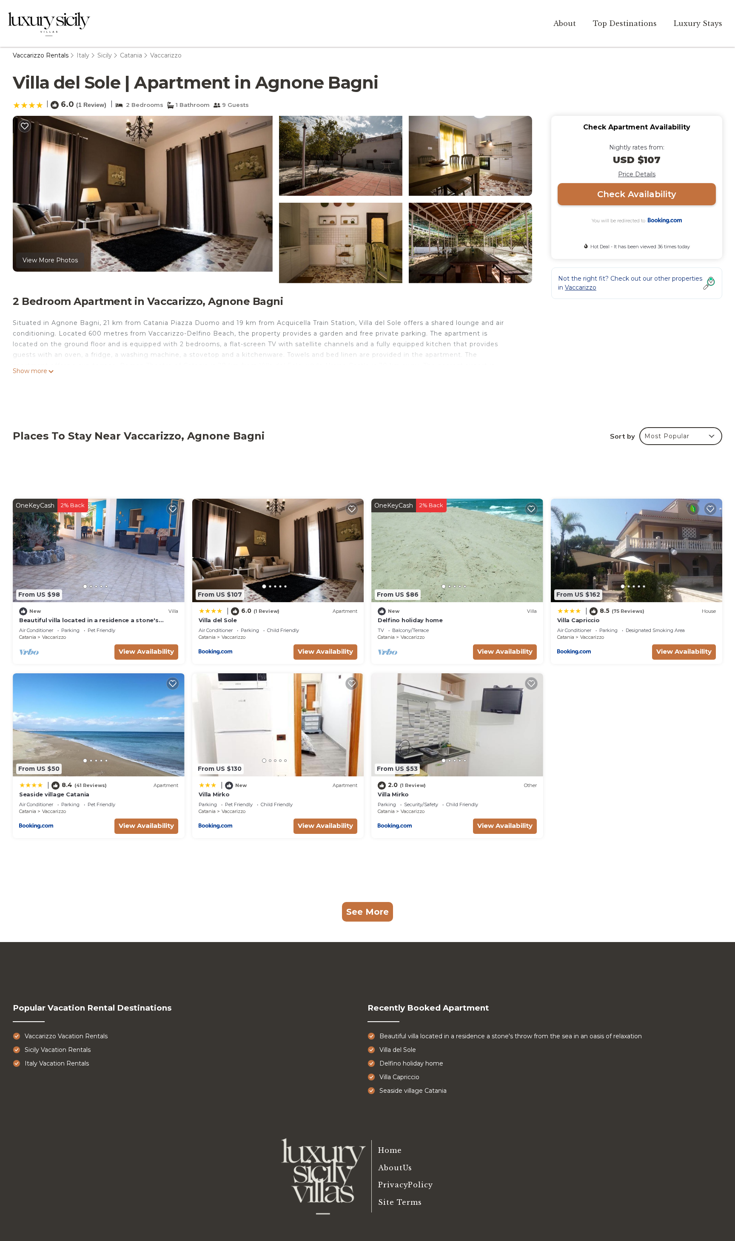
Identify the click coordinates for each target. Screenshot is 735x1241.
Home (390, 1150)
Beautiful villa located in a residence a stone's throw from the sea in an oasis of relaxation (510, 1036)
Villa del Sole (218, 620)
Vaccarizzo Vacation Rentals (66, 1036)
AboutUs (395, 1167)
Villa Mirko (214, 794)
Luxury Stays (698, 23)
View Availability (146, 651)
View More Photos (50, 260)
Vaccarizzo (166, 55)
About (564, 23)
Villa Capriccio (578, 620)
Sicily (104, 55)
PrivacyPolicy (405, 1185)
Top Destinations (625, 23)
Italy (83, 55)
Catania (131, 55)
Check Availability (636, 194)
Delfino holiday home (410, 620)
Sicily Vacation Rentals (58, 1050)
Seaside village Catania (54, 794)
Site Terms (400, 1202)
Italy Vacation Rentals (57, 1063)
